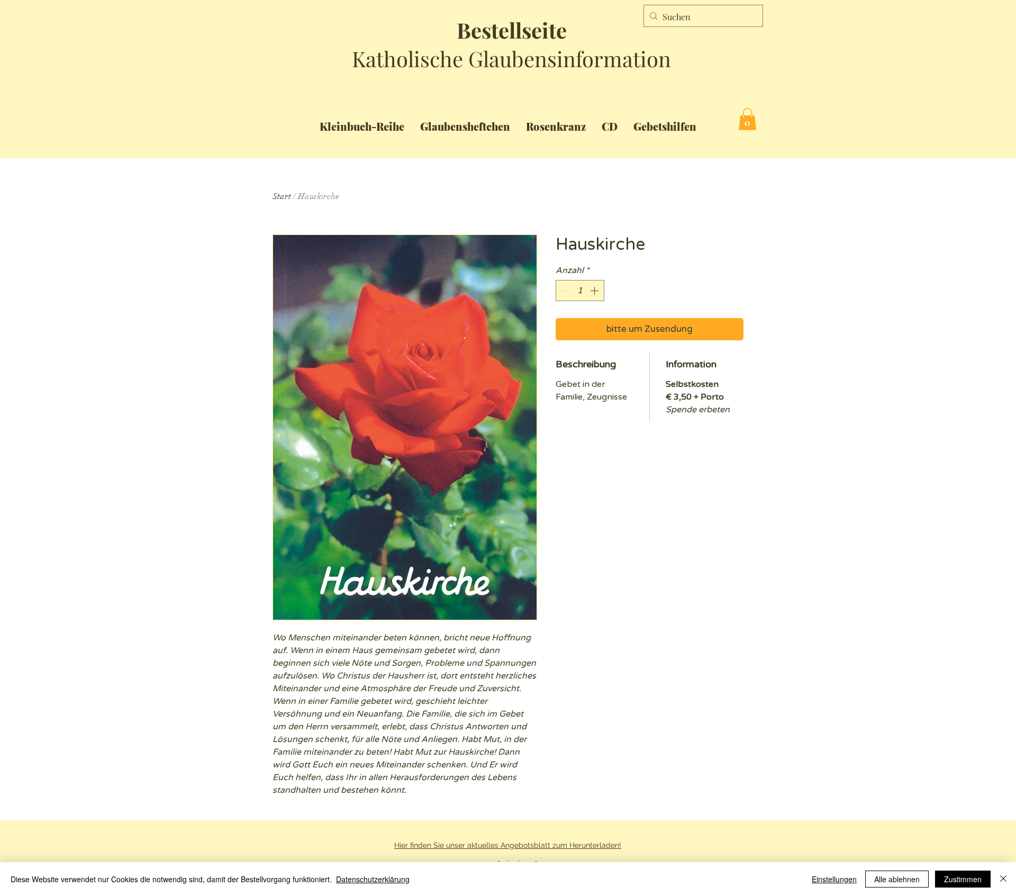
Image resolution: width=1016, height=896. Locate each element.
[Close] (1003, 879)
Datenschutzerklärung (373, 879)
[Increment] (595, 290)
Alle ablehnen (897, 879)
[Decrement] (564, 290)
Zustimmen (963, 879)
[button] (747, 119)
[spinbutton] (580, 290)
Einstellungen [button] (834, 879)
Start (282, 196)
